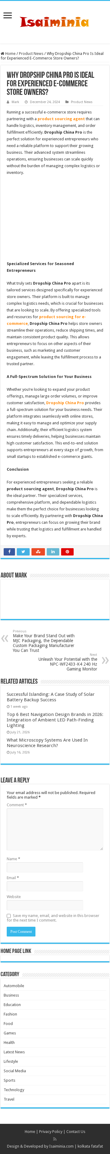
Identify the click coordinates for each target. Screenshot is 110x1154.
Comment (17, 805)
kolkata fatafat (90, 1146)
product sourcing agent (61, 119)
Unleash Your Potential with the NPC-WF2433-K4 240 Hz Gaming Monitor (67, 662)
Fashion (10, 1014)
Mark (15, 102)
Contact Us (75, 1131)
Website (14, 896)
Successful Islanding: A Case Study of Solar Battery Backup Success (51, 697)
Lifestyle (11, 1061)
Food (8, 1023)
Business (11, 995)
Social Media (15, 1071)
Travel (9, 1099)
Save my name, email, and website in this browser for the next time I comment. (53, 917)
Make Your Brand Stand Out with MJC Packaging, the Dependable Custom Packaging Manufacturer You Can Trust (44, 641)
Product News (31, 53)
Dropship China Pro (65, 403)
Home (10, 53)
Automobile (14, 985)
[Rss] (55, 1139)
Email (13, 877)
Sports (9, 1080)
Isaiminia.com (61, 1146)
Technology (14, 1089)
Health (9, 1042)
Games (10, 1033)
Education (12, 1004)
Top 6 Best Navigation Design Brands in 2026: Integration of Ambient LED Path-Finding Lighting (55, 720)
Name (13, 859)
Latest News (14, 1052)
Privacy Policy (50, 1131)
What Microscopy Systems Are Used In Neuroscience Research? (47, 742)
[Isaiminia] (55, 21)
